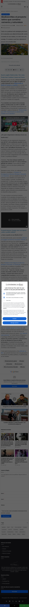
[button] (14, 300)
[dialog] (14, 304)
